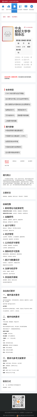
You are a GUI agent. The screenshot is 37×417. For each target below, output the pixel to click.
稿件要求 (22, 161)
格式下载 (7, 165)
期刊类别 (29, 42)
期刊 (8, 17)
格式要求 (30, 161)
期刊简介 (15, 161)
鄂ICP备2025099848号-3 (9, 415)
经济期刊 (14, 17)
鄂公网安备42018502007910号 (26, 415)
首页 (4, 17)
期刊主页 (7, 161)
